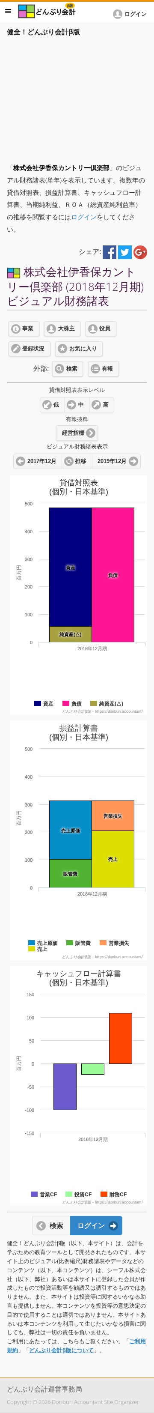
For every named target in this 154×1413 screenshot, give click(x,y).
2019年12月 (112, 461)
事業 (27, 329)
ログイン (84, 216)
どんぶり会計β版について (61, 1350)
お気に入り (83, 349)
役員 (104, 329)
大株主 (66, 329)
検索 (71, 369)
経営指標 (73, 433)
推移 (80, 461)
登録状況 (33, 349)
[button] (131, 14)
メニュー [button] (8, 11)
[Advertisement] (77, 97)
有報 (107, 369)
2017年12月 (41, 461)
